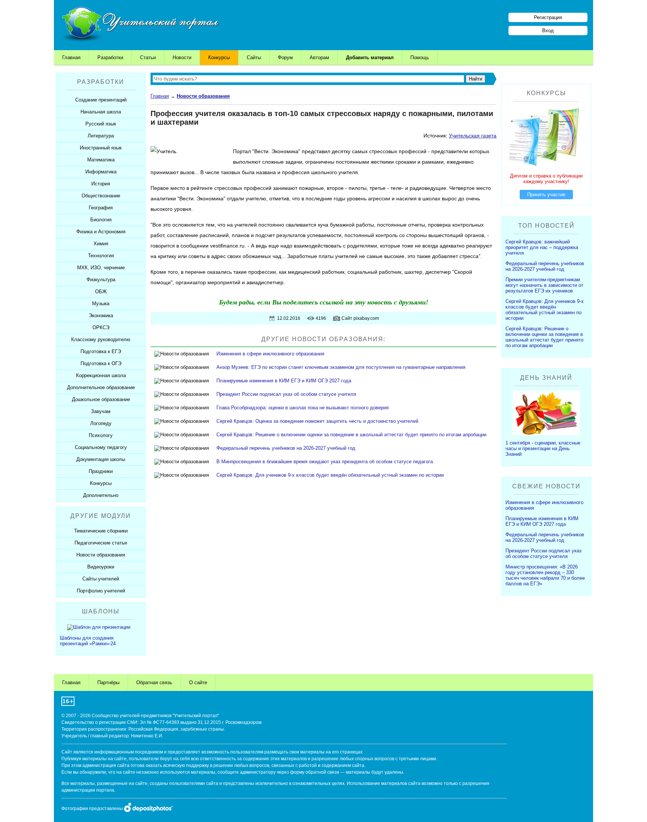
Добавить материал (370, 57)
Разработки (110, 57)
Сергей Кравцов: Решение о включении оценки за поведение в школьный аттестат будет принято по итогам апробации (351, 434)
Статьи (148, 57)
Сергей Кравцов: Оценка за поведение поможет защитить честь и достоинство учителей (317, 421)
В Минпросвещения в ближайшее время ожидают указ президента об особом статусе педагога (324, 461)
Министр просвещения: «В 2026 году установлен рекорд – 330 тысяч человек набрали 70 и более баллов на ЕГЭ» (545, 575)
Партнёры (108, 682)
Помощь (419, 57)
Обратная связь (154, 682)
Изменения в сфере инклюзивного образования (270, 354)
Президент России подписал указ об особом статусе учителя (286, 394)
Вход (548, 30)
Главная (71, 57)
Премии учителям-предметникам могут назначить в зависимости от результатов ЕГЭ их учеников (544, 285)
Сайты (254, 57)
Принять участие (546, 194)
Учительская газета (472, 136)
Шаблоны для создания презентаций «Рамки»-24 (88, 640)
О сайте (198, 682)
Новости (182, 57)
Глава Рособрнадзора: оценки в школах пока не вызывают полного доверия (302, 407)
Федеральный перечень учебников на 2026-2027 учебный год (285, 448)
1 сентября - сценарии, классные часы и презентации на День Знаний (542, 448)
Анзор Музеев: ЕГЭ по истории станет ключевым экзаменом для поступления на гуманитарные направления (340, 367)
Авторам (319, 57)
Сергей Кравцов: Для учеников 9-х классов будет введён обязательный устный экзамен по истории (330, 475)
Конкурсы (219, 57)
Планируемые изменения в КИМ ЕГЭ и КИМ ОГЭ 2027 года (283, 380)
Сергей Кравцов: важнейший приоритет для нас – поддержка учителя (541, 247)
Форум (285, 57)
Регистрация (548, 17)
